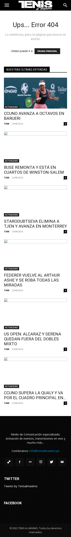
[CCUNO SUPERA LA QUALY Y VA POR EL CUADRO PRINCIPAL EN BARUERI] (35, 372)
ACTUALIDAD (11, 106)
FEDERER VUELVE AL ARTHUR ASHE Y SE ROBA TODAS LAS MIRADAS (32, 280)
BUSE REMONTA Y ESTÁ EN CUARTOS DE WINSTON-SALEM (34, 170)
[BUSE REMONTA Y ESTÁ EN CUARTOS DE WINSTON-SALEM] (35, 147)
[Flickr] (30, 462)
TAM (6, 123)
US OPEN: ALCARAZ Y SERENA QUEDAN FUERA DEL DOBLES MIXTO (32, 339)
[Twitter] (51, 462)
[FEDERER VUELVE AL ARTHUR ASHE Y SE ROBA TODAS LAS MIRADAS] (35, 254)
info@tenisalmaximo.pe (44, 451)
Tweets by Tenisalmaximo (20, 486)
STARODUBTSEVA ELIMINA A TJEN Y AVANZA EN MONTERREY (35, 224)
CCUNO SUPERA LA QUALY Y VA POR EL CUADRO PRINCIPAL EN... (35, 395)
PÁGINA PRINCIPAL (47, 51)
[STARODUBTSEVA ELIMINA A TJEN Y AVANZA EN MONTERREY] (35, 200)
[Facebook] (19, 462)
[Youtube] (62, 462)
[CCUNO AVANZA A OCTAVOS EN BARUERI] (35, 93)
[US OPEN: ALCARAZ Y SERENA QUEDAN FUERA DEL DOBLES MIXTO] (35, 313)
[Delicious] (9, 462)
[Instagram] (41, 462)
